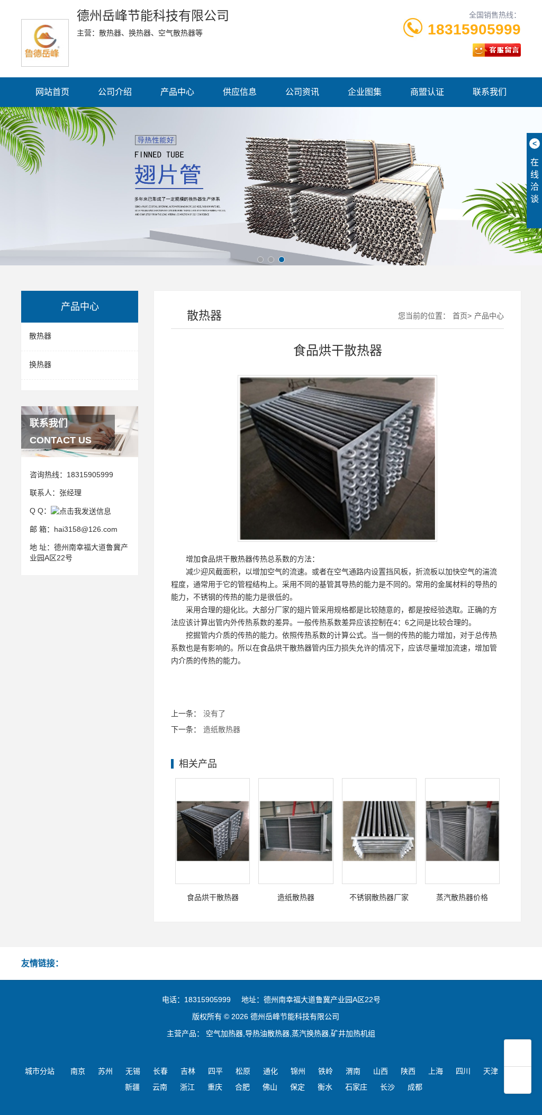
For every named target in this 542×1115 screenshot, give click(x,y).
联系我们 (490, 91)
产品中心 (177, 91)
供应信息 (240, 91)
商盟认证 (427, 91)
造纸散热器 (221, 729)
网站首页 (52, 91)
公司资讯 (302, 91)
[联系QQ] (81, 510)
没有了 (214, 713)
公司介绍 (115, 91)
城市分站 (40, 1071)
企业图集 (365, 91)
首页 (460, 315)
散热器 (40, 336)
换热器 (40, 364)
